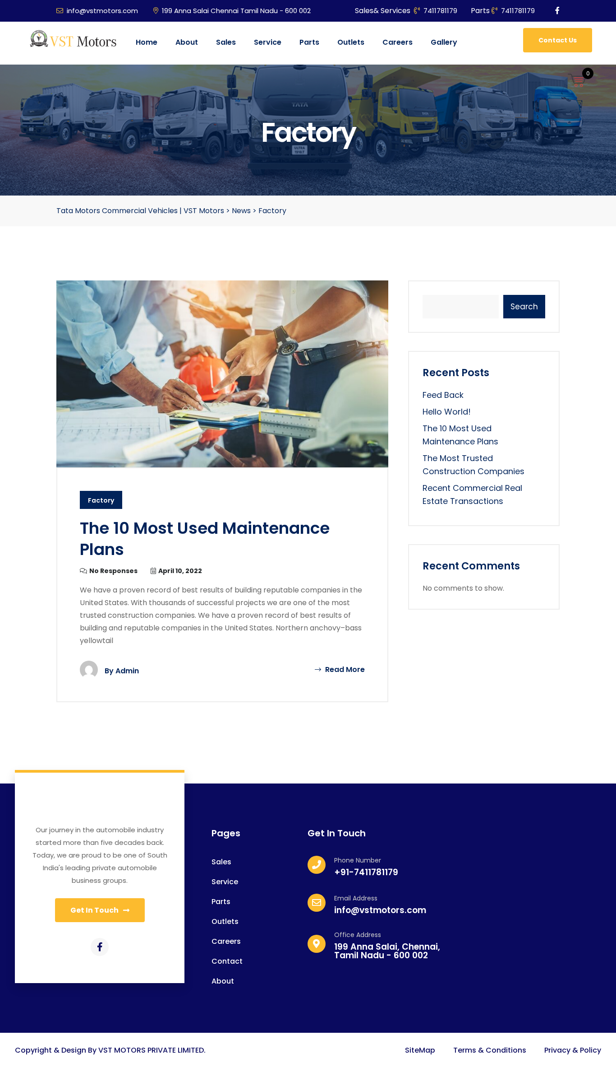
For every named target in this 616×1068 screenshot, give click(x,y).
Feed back (443, 395)
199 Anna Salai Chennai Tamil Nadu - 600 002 (236, 10)
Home (146, 42)
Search (524, 306)
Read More (344, 669)
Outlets (350, 42)
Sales (226, 42)
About (186, 42)
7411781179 (440, 10)
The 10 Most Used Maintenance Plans (205, 539)
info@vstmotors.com (102, 10)
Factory (101, 500)
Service (267, 42)
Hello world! (447, 411)
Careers (397, 42)
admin (127, 671)
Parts (309, 42)
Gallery (444, 42)
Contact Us (557, 40)
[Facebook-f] (100, 947)
